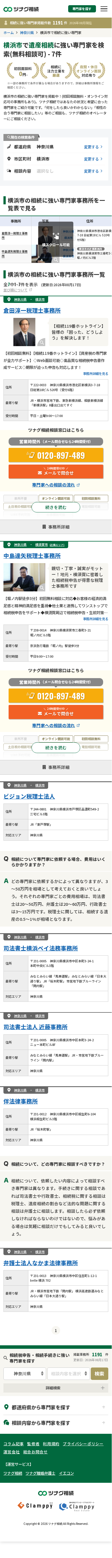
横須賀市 (49, 544)
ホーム (8, 32)
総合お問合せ (35, 1452)
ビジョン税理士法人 (29, 796)
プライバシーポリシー (83, 1443)
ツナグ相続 (12, 1473)
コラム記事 (13, 1443)
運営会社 (11, 1452)
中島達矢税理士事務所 (32, 555)
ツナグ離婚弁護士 (40, 1473)
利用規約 (51, 1443)
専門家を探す (81, 9)
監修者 (33, 1443)
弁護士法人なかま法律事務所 (40, 1263)
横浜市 (40, 299)
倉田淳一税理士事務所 (32, 310)
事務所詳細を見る (95, 373)
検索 (99, 1373)
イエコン (66, 1473)
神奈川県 (27, 32)
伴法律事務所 (20, 1101)
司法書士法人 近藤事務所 (35, 1027)
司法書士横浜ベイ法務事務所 (40, 948)
